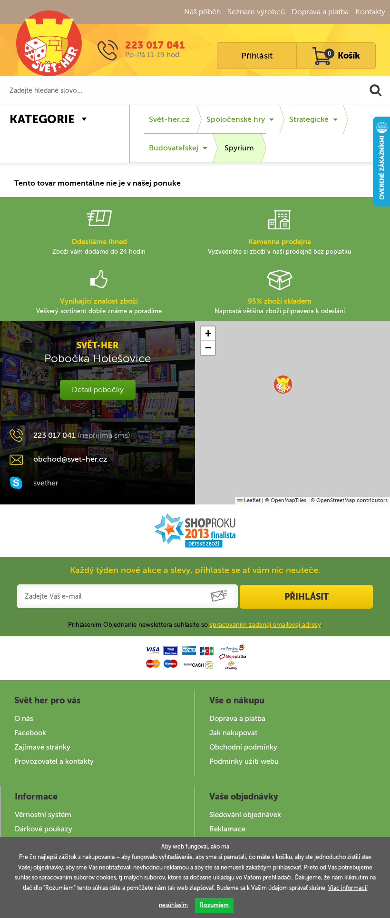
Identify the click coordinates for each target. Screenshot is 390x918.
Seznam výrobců (256, 11)
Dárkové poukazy (43, 829)
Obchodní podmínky (243, 747)
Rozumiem (214, 905)
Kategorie (42, 119)
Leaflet (252, 500)
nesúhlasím (173, 905)
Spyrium (239, 147)
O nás (23, 718)
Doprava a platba (320, 11)
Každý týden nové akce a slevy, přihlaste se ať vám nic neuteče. (195, 570)
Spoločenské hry (235, 119)
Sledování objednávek (245, 814)
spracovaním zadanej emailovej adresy (265, 624)
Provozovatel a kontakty (54, 761)
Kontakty (370, 11)
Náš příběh (202, 11)
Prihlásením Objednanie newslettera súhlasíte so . (195, 624)
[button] (283, 384)
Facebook (30, 733)
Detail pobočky (98, 389)
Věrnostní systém (43, 814)
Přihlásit (257, 55)
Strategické (309, 119)
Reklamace (227, 829)
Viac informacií (348, 888)
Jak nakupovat (233, 733)
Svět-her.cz (169, 119)
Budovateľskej (173, 147)
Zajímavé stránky (42, 747)
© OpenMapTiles (285, 500)
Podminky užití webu (244, 761)
